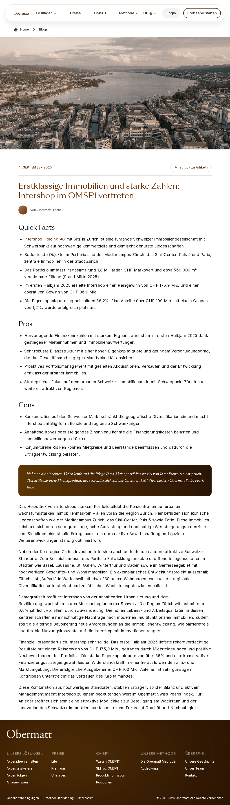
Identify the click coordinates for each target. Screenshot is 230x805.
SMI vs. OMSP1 (107, 768)
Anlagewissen (17, 782)
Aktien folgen (17, 775)
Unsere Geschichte (200, 761)
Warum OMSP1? (108, 761)
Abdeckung (149, 768)
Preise (75, 13)
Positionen (104, 782)
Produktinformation (110, 775)
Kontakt (191, 775)
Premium (58, 768)
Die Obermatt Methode (158, 761)
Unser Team (194, 768)
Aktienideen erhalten (22, 761)
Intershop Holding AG (44, 239)
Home (24, 29)
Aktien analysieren (20, 768)
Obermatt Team (49, 210)
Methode (126, 13)
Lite (54, 761)
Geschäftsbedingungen (23, 798)
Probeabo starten (202, 13)
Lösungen (44, 13)
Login (171, 13)
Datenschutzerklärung (59, 798)
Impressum (85, 798)
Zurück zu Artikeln (193, 167)
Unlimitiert (58, 775)
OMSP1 (100, 13)
